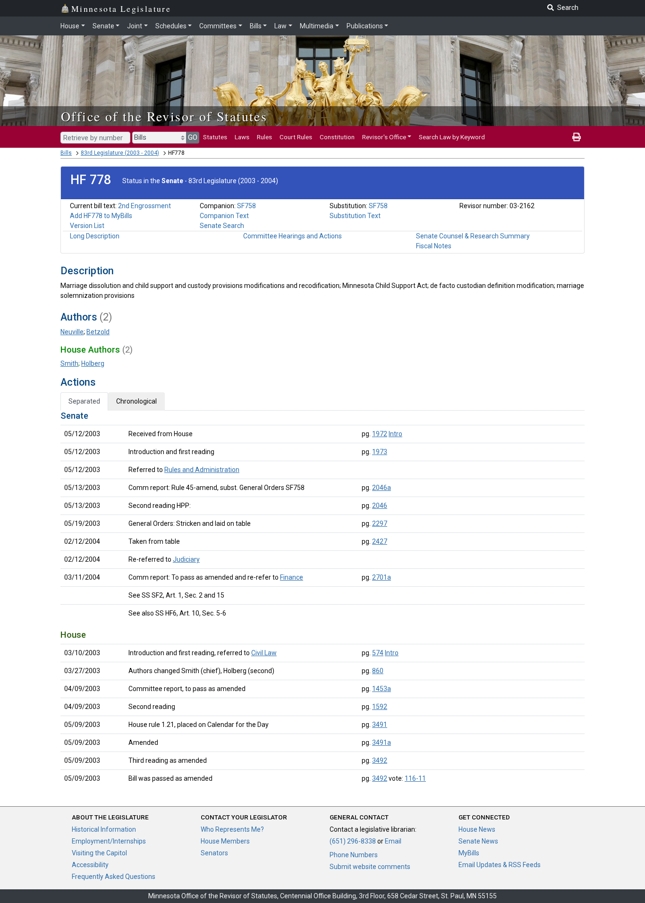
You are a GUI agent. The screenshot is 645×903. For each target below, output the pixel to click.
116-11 (415, 778)
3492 (379, 760)
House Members (225, 841)
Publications (365, 26)
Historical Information (104, 829)
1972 (379, 434)
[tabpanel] (322, 599)
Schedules (171, 26)
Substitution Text (355, 215)
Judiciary (186, 559)
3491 (379, 724)
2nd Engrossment (144, 206)
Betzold (98, 332)
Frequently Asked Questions (113, 876)
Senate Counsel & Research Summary (473, 236)
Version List (87, 225)
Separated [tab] (84, 401)
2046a (381, 487)
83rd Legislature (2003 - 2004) (120, 153)
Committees (218, 26)
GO (192, 137)
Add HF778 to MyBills (101, 215)
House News (476, 829)
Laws (242, 137)
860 (377, 671)
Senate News (478, 841)
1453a (381, 688)
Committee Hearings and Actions (292, 236)
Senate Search (222, 225)
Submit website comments (370, 866)
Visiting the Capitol (99, 853)
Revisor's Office (384, 137)
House (69, 26)
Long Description (94, 236)
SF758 (246, 206)
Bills (256, 26)
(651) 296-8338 (353, 841)
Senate (103, 26)
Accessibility (90, 865)
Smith (69, 363)
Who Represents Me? (232, 829)
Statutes (215, 137)
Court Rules (296, 137)
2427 (379, 541)
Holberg (92, 363)
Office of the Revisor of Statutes (164, 116)
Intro (395, 434)
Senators (214, 853)
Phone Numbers (354, 855)
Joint (134, 26)
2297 (379, 523)
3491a (381, 742)
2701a (381, 577)
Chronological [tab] (136, 401)
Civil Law (264, 653)
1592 (379, 706)
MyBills (468, 853)
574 (377, 653)
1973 (379, 452)
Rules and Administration (201, 469)
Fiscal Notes (433, 246)
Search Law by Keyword (452, 137)
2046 (379, 505)
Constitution (337, 137)
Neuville (72, 332)
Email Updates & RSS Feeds (499, 865)
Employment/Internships (109, 841)
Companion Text (224, 215)
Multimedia (316, 26)
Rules (264, 137)
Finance (291, 577)
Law (280, 26)
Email (393, 841)
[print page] (577, 137)
